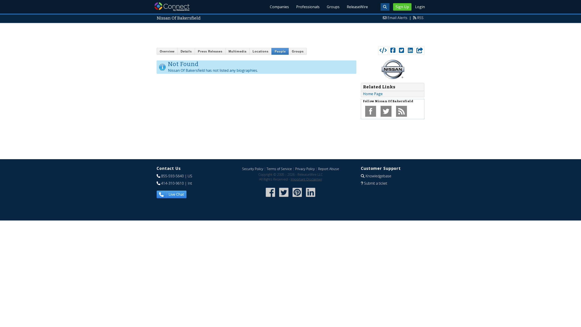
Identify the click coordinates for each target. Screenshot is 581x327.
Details (186, 51)
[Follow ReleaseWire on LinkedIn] (310, 197)
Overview (167, 51)
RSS (420, 17)
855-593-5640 (172, 175)
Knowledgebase (378, 175)
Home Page (373, 93)
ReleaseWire (357, 6)
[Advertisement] (290, 33)
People (280, 51)
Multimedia (237, 51)
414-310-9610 (172, 183)
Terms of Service (279, 169)
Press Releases (210, 51)
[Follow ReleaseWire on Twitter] (284, 197)
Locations (260, 51)
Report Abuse (328, 169)
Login (420, 6)
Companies (279, 6)
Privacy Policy (305, 169)
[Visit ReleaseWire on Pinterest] (297, 197)
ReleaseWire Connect (172, 6)
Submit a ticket (375, 183)
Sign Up (402, 6)
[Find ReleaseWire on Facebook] (270, 197)
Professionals (308, 6)
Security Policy (252, 169)
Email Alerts (397, 17)
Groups (333, 6)
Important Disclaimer (306, 179)
